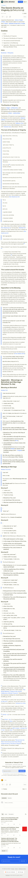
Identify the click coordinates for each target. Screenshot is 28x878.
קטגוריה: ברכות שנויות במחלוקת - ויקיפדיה (14, 23)
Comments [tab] (4, 798)
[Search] (25, 814)
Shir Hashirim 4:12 (14, 197)
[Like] (2, 835)
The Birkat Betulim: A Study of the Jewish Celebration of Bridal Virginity (13, 691)
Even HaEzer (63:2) (19, 353)
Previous (5, 789)
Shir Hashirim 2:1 (6, 227)
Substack (8, 875)
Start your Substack (10, 872)
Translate (3, 5)
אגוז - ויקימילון (7, 719)
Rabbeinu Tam (19, 123)
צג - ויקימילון (5, 714)
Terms (16, 868)
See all (3, 850)
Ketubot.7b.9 (4, 390)
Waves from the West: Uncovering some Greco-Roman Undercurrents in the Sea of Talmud (12, 741)
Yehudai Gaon (7, 126)
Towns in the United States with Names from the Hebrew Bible (9, 818)
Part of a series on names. (7, 821)
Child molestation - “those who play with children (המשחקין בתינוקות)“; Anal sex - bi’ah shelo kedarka (10, 831)
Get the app (20, 872)
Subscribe (20, 1)
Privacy (12, 868)
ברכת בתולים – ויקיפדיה (12, 108)
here (11, 721)
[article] (14, 821)
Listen (25, 13)
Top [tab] (2, 814)
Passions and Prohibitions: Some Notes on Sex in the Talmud (10, 828)
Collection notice (22, 868)
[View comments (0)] (7, 16)
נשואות (12, 448)
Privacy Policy (23, 775)
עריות (16, 440)
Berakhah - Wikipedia (7, 53)
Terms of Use (20, 774)
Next (24, 789)
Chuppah (19, 450)
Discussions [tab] (11, 814)
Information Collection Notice (13, 775)
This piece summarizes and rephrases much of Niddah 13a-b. (11, 843)
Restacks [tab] (10, 798)
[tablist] (6, 798)
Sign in (25, 1)
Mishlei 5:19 (22, 227)
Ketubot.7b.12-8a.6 (6, 469)
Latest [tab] (6, 814)
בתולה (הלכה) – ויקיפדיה (14, 113)
